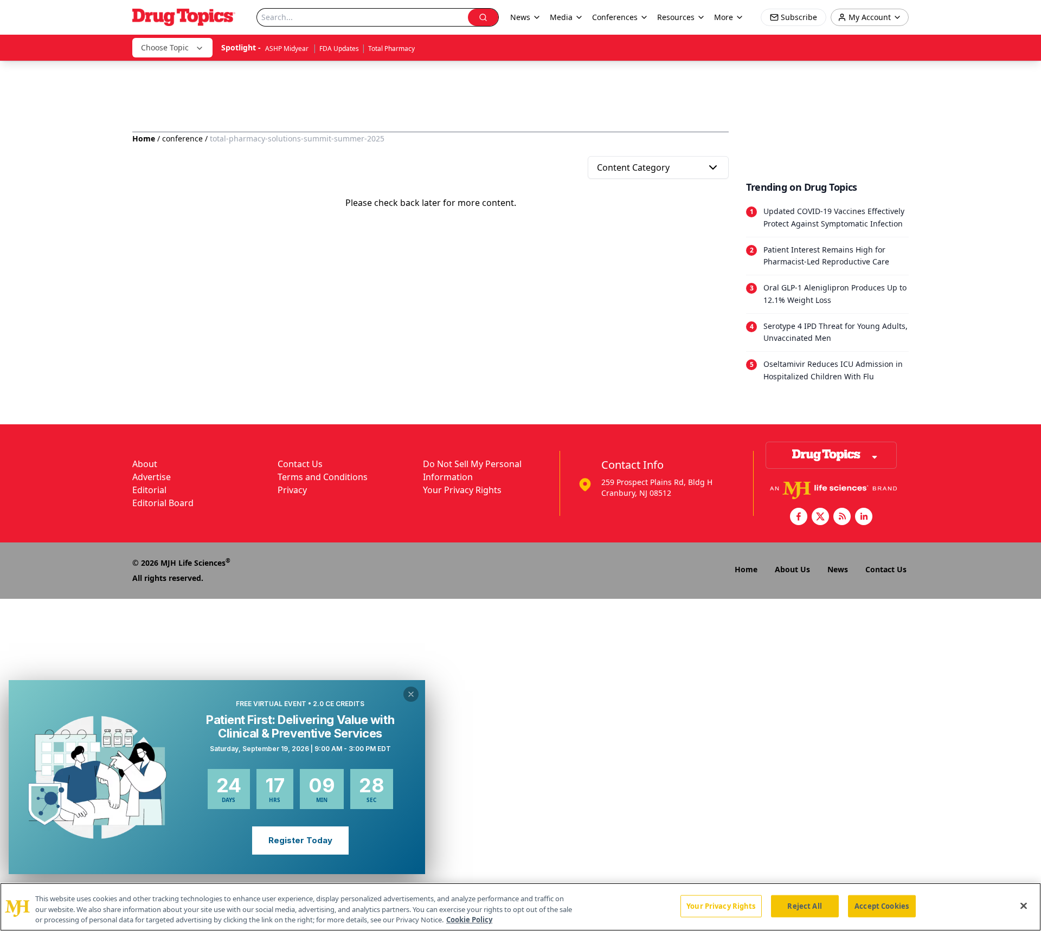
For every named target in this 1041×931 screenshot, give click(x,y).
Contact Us (300, 464)
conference (182, 138)
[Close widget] (411, 694)
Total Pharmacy (391, 48)
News (837, 569)
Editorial (149, 490)
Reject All (804, 905)
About (144, 464)
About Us (792, 569)
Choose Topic (165, 47)
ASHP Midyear (287, 48)
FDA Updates (339, 48)
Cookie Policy (469, 919)
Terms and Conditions (323, 477)
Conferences (615, 17)
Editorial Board (163, 503)
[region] (520, 907)
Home (143, 138)
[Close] (1024, 905)
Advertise (151, 477)
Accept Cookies (881, 905)
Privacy (292, 490)
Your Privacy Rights (462, 490)
